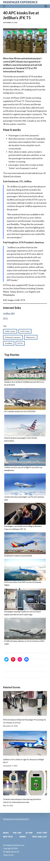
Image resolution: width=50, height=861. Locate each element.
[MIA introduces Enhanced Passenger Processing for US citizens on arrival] (25, 703)
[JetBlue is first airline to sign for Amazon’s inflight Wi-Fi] (25, 743)
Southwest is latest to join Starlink (18, 555)
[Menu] (5, 6)
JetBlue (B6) (9, 313)
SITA (5, 318)
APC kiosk (24, 331)
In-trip (29, 833)
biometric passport (13, 337)
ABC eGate (10, 331)
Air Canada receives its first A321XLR (19, 411)
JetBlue (8, 343)
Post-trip (42, 833)
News (6, 833)
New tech (8, 837)
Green (22, 837)
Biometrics (30, 337)
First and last (39, 837)
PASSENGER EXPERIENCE (20, 2)
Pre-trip (17, 833)
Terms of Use (8, 855)
